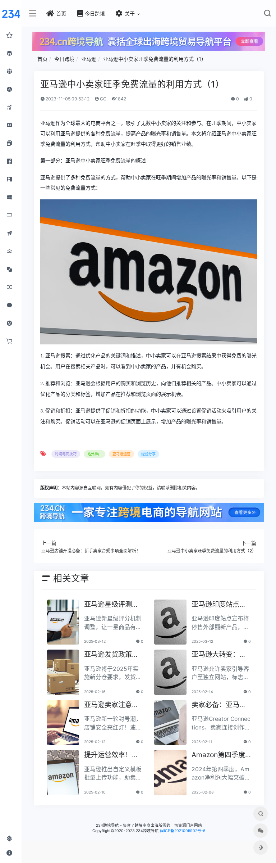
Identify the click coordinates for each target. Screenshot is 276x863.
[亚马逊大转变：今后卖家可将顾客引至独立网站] (170, 672)
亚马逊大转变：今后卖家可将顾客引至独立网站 (219, 655)
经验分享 (148, 454)
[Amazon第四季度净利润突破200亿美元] (170, 772)
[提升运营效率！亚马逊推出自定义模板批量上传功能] (63, 772)
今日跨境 (64, 59)
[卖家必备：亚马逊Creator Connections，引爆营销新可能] (170, 722)
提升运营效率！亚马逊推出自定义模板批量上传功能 (111, 755)
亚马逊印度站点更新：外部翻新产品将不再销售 (219, 605)
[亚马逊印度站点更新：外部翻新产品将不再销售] (170, 622)
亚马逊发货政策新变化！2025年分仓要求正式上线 (113, 655)
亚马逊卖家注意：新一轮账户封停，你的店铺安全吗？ (111, 705)
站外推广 (94, 454)
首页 (42, 59)
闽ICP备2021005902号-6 (183, 830)
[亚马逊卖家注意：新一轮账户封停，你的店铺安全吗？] (63, 722)
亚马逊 (88, 59)
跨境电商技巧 (66, 454)
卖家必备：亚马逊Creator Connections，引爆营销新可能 (221, 705)
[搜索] (267, 14)
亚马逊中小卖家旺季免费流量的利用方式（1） (154, 59)
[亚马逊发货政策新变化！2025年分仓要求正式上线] (63, 672)
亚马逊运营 (121, 454)
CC (102, 98)
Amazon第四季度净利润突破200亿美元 (218, 755)
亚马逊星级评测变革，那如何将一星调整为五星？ (111, 605)
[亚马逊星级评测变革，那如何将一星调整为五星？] (63, 622)
